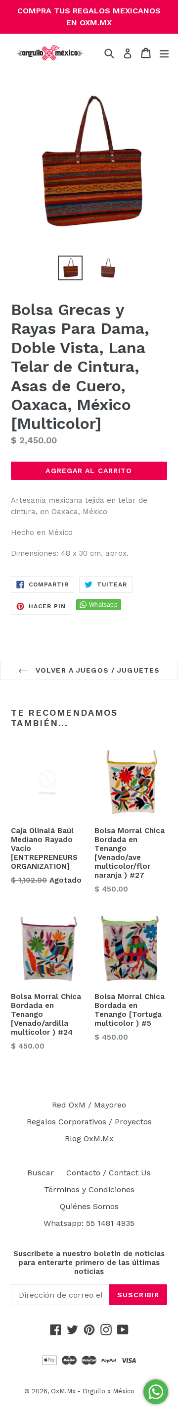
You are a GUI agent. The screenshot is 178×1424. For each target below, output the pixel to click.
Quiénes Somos (89, 1206)
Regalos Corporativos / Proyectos (89, 1121)
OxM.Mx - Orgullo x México (92, 1391)
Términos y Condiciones (89, 1189)
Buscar (40, 1172)
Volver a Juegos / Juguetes (96, 670)
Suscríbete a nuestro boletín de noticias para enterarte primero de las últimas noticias (89, 1262)
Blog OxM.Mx (89, 1138)
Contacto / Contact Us (108, 1172)
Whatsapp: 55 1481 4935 (89, 1223)
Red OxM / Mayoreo (89, 1104)
